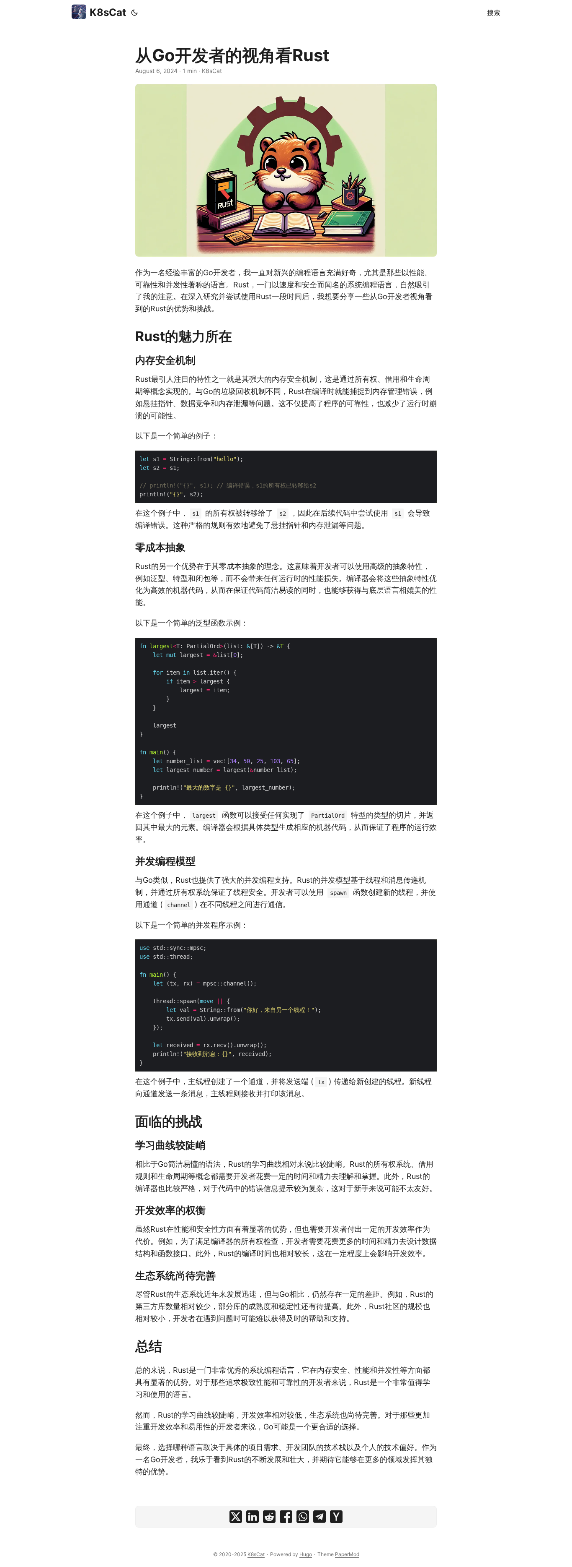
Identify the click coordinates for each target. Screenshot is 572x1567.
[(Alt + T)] (134, 12)
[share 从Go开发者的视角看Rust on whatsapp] (302, 1516)
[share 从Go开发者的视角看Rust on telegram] (319, 1516)
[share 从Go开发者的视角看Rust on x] (235, 1516)
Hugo (305, 1554)
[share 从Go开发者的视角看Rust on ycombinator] (336, 1516)
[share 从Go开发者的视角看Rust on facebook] (286, 1516)
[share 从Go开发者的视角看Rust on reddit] (269, 1516)
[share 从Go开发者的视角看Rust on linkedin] (252, 1516)
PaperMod (347, 1554)
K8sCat (108, 12)
